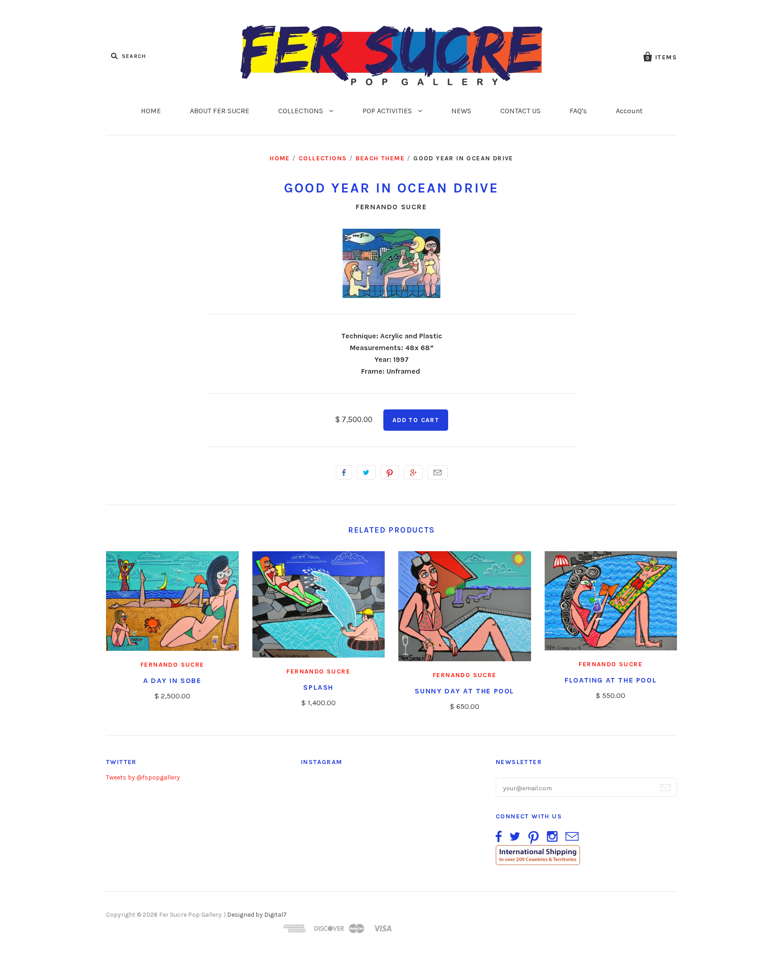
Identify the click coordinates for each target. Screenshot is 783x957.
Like (344, 472)
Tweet (366, 472)
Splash (318, 687)
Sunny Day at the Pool (464, 691)
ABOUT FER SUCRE (219, 110)
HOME (151, 110)
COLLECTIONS (301, 110)
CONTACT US (520, 110)
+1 (413, 472)
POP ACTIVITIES (388, 110)
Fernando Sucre (391, 206)
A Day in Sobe (172, 680)
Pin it (389, 472)
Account (629, 110)
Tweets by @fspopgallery (143, 777)
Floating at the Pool (611, 680)
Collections (323, 158)
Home (280, 158)
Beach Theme (380, 158)
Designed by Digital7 (257, 915)
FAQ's (578, 110)
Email (437, 472)
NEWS (461, 110)
